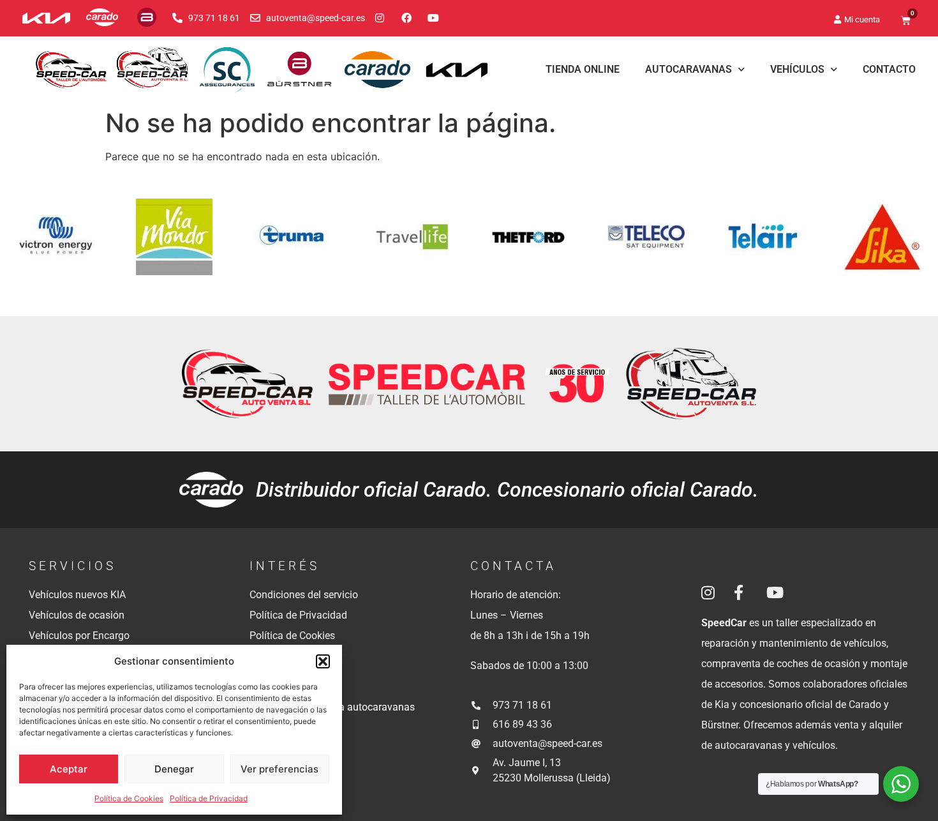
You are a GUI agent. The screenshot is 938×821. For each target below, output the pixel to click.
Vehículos (797, 69)
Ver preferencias (279, 769)
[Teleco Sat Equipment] (878, 244)
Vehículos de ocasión (76, 615)
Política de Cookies (128, 798)
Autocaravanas (688, 69)
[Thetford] (760, 244)
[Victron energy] (288, 244)
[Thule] (170, 244)
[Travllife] (642, 244)
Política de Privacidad (209, 798)
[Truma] (524, 244)
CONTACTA (513, 566)
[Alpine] (52, 244)
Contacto (889, 69)
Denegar (174, 769)
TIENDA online (583, 69)
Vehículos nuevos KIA (77, 595)
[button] (322, 661)
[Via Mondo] (406, 244)
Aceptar (68, 769)
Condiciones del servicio (303, 595)
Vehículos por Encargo (79, 635)
